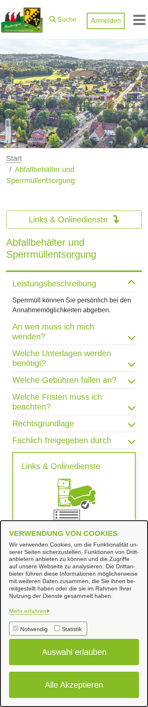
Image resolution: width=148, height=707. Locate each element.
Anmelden (106, 20)
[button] (63, 17)
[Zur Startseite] (22, 19)
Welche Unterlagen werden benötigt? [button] (61, 358)
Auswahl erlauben (74, 652)
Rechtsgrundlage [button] (43, 423)
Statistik (72, 629)
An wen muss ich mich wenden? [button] (53, 331)
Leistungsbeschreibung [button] (54, 283)
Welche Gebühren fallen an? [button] (64, 379)
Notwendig (34, 629)
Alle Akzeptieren (74, 684)
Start (14, 158)
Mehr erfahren (27, 611)
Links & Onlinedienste (69, 219)
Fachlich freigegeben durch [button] (61, 440)
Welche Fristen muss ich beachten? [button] (57, 401)
